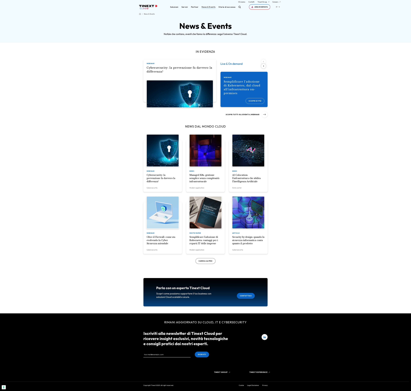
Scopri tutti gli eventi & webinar (242, 114)
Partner (194, 7)
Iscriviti (202, 354)
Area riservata (261, 7)
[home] (148, 7)
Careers (275, 2)
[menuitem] (265, 337)
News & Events (208, 7)
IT (276, 7)
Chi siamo (241, 2)
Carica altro (205, 261)
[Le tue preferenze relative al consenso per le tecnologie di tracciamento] (4, 387)
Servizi (185, 7)
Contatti (251, 2)
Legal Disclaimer (253, 385)
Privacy (265, 385)
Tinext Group (262, 2)
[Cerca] (240, 7)
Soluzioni (174, 7)
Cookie (241, 385)
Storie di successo (227, 7)
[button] (263, 66)
